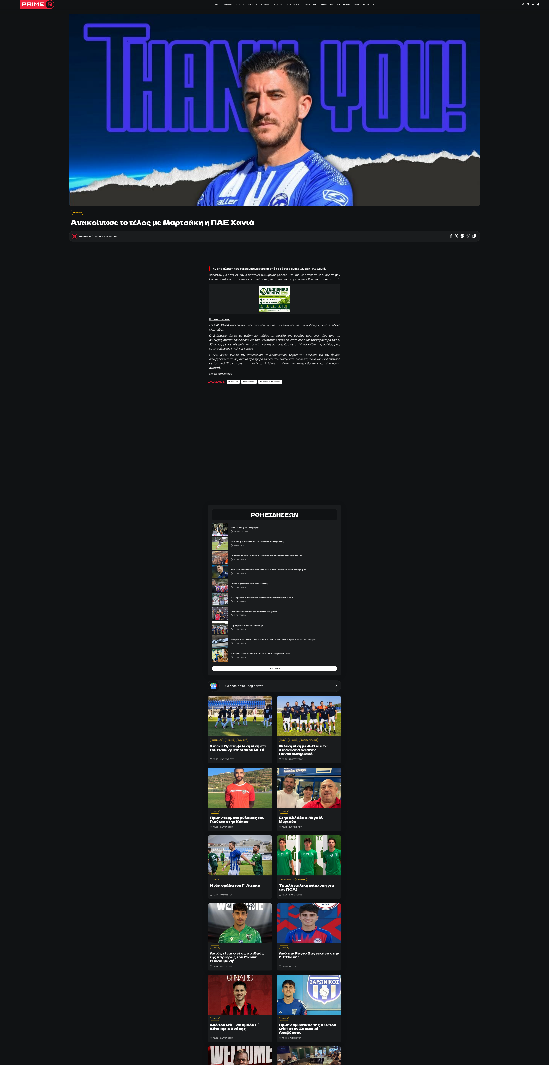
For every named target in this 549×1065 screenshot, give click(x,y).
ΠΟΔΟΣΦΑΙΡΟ (293, 4)
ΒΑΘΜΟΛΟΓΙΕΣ (361, 4)
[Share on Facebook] (451, 236)
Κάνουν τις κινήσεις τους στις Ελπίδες (252, 584)
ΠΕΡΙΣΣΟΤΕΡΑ (274, 670)
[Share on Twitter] (456, 236)
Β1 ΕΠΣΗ (265, 4)
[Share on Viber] (468, 236)
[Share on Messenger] (462, 236)
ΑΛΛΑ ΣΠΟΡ (310, 4)
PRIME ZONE (326, 4)
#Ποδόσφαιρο (252, 382)
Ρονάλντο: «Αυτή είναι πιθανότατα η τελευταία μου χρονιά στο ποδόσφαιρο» (276, 570)
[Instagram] (528, 4)
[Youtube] (533, 4)
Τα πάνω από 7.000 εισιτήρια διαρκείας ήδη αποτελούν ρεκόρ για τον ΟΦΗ (274, 556)
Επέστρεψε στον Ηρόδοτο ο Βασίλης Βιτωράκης (258, 612)
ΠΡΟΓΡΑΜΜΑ (343, 4)
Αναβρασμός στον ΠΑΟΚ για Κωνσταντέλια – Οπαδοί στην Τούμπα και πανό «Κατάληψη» (282, 640)
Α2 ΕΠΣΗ (252, 4)
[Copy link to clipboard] (474, 236)
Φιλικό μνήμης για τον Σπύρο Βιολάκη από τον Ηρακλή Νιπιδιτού (267, 598)
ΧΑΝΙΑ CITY (78, 212)
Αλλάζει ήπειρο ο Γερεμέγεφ (247, 528)
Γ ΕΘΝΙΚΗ (226, 4)
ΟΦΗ (215, 4)
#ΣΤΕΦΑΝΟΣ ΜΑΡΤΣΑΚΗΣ (278, 382)
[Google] (538, 4)
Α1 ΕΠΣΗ (240, 4)
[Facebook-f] (523, 4)
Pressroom (85, 236)
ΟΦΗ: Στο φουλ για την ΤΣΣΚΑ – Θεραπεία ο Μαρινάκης (262, 542)
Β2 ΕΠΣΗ (277, 4)
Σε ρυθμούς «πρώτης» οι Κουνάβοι (251, 626)
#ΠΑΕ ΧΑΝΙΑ (234, 382)
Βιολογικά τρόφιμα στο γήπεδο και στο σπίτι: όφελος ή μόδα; (266, 654)
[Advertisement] (274, 255)
